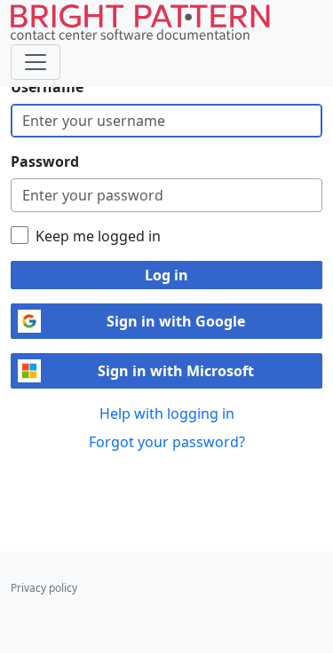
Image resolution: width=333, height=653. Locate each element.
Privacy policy (44, 587)
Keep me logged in (98, 236)
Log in (166, 275)
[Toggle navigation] (35, 62)
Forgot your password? (167, 442)
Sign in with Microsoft (176, 371)
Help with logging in (166, 413)
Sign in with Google (176, 321)
